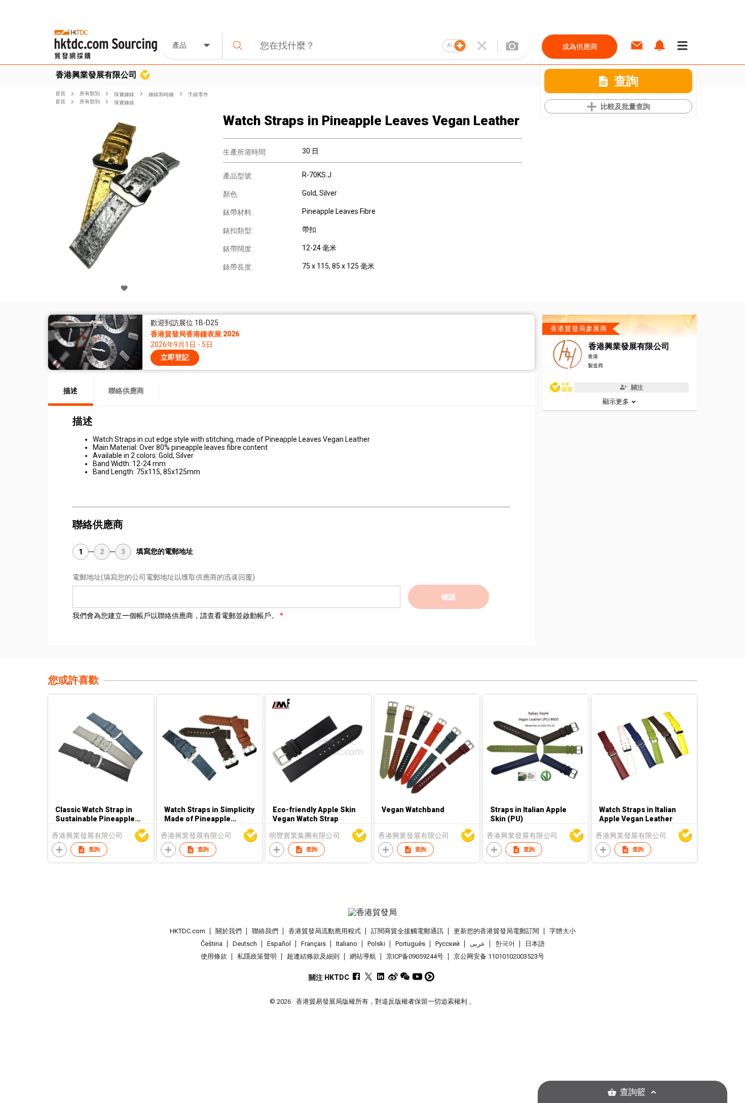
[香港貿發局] (372, 912)
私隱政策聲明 (257, 956)
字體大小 (562, 931)
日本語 (535, 943)
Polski (376, 943)
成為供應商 (580, 47)
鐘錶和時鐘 (161, 94)
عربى (477, 943)
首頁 (60, 93)
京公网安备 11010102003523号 (499, 956)
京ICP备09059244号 (414, 956)
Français (313, 943)
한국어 (505, 943)
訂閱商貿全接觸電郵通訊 (407, 931)
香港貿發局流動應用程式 (324, 931)
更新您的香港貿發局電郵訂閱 (496, 931)
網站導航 (363, 956)
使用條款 (214, 956)
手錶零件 (198, 94)
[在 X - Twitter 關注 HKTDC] (369, 976)
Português (410, 943)
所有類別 (90, 93)
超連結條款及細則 (313, 956)
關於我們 (228, 931)
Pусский (447, 943)
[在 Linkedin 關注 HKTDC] (381, 976)
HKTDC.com (187, 931)
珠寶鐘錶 (124, 94)
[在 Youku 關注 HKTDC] (429, 976)
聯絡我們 (265, 931)
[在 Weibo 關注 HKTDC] (393, 976)
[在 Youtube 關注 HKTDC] (417, 976)
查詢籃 (633, 1092)
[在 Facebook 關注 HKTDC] (356, 976)
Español (279, 943)
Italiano (346, 943)
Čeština (211, 943)
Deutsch (245, 943)
